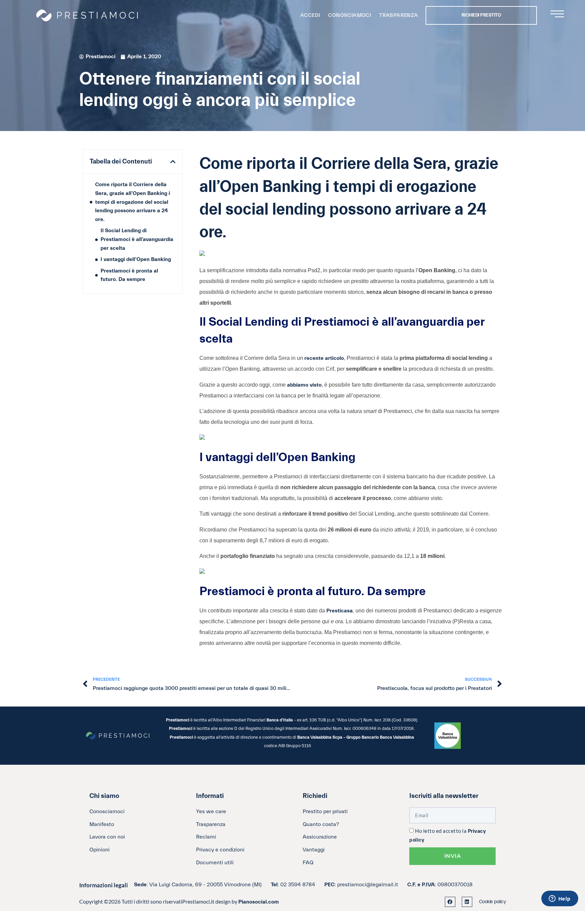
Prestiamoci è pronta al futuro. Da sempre (129, 275)
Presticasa (339, 611)
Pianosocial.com (258, 902)
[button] (172, 162)
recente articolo (324, 358)
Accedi (310, 15)
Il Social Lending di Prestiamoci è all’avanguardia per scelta (137, 239)
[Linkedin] (467, 902)
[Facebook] (450, 902)
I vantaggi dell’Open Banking (136, 259)
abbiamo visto (304, 385)
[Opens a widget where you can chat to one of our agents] (559, 899)
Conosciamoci (349, 15)
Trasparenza (398, 15)
